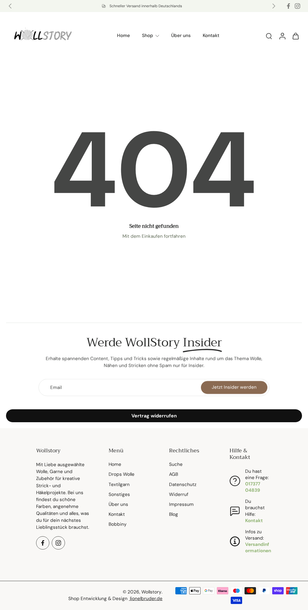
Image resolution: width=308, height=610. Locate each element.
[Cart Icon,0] (295, 35)
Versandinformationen (258, 548)
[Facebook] (288, 6)
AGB (173, 475)
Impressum (181, 504)
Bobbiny (118, 525)
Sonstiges (119, 494)
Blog (173, 515)
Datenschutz (182, 484)
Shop (147, 36)
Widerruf (178, 494)
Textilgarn (119, 484)
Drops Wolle (121, 475)
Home (123, 36)
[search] (269, 36)
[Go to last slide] (10, 6)
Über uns (181, 36)
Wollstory (151, 592)
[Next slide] (273, 6)
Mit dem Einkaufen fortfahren (154, 236)
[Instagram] (297, 6)
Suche (176, 465)
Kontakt (211, 36)
